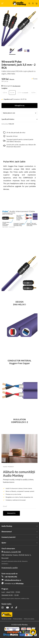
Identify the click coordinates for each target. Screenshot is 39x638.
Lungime (4, 88)
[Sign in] (33, 3)
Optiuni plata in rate (9, 113)
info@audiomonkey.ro (13, 580)
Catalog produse (3, 3)
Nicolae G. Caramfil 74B (12, 552)
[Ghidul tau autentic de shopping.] (14, 632)
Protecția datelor (17, 619)
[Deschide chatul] (33, 632)
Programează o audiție (10, 568)
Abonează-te (11, 513)
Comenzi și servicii (8, 537)
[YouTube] (7, 607)
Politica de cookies (29, 619)
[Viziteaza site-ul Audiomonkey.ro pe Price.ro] (27, 632)
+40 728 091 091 (11, 577)
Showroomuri (7, 532)
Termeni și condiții (6, 619)
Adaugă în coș (19, 105)
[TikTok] (16, 608)
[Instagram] (3, 608)
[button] (34, 28)
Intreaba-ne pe (14, 583)
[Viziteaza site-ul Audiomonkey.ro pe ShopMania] (10, 634)
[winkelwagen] (36, 3)
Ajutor (4, 543)
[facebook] (12, 607)
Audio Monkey (7, 526)
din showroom (16, 86)
